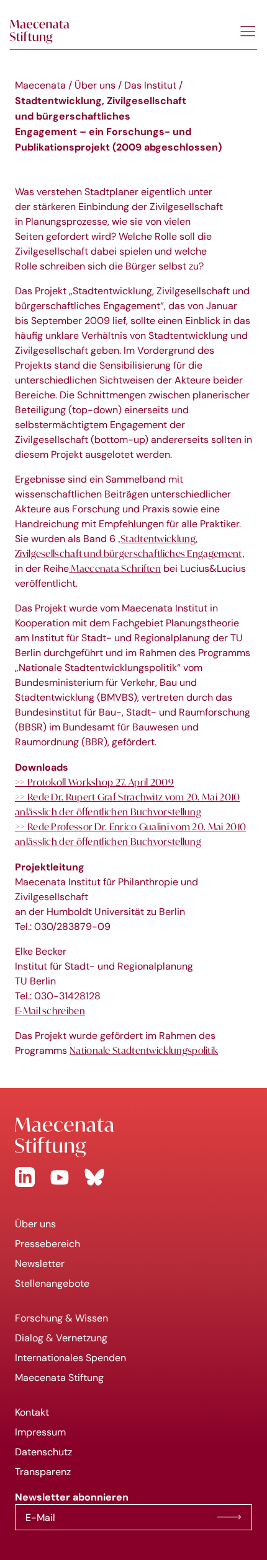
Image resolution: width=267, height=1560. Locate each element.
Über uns (95, 85)
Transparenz (43, 1472)
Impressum (40, 1432)
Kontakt (32, 1412)
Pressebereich (47, 1244)
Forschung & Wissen (61, 1318)
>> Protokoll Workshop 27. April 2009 (94, 782)
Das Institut (150, 85)
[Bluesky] (94, 1177)
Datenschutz (43, 1452)
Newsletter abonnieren (229, 1517)
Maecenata (40, 85)
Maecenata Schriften (115, 568)
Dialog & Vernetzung (61, 1338)
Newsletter (40, 1263)
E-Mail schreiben (50, 1010)
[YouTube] (60, 1177)
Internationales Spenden (70, 1358)
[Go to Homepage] (133, 1137)
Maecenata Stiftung (59, 1377)
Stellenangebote (52, 1283)
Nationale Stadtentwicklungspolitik (144, 1050)
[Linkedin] (25, 1177)
